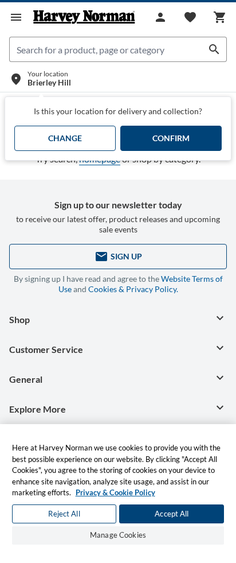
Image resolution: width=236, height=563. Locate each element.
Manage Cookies (118, 534)
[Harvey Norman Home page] (84, 17)
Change (65, 138)
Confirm (171, 138)
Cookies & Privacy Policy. (133, 289)
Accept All (171, 513)
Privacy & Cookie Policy (115, 492)
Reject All (64, 513)
